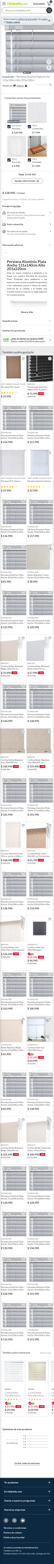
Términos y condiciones (15, 1528)
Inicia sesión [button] (39, 3)
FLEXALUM (8, 77)
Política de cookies (13, 1532)
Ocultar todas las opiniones (27, 1463)
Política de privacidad (14, 1537)
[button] (27, 10)
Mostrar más (27, 312)
